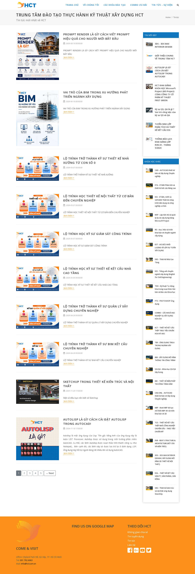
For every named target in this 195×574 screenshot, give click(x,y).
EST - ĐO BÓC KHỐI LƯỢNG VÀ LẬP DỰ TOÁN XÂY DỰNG (165, 247)
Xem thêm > (69, 57)
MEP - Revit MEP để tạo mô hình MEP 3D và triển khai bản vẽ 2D (164, 411)
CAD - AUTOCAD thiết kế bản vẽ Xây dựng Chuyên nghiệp (165, 173)
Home (168, 17)
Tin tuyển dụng (135, 536)
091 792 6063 (26, 560)
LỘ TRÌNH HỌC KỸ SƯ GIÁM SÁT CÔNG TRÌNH (97, 234)
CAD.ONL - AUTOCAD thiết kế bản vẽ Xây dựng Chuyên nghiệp (165, 396)
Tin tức (176, 17)
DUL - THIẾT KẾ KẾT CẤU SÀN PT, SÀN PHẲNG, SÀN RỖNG (165, 476)
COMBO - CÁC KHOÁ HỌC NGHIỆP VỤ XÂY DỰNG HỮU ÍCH (165, 316)
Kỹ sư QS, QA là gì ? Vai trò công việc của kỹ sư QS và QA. (165, 112)
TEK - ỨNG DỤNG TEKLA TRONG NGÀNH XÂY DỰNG (164, 345)
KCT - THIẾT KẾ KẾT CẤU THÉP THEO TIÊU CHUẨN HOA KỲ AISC (164, 330)
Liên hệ (131, 545)
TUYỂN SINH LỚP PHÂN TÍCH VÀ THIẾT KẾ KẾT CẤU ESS (165, 127)
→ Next (50, 473)
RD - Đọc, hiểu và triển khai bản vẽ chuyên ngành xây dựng (165, 232)
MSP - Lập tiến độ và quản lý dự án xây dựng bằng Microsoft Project (165, 218)
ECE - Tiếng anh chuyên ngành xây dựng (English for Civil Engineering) (165, 274)
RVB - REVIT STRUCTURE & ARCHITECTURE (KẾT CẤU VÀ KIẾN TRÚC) (165, 443)
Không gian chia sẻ (137, 532)
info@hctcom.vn (28, 563)
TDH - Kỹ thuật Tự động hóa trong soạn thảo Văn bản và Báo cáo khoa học (165, 289)
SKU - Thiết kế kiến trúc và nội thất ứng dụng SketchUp (164, 491)
